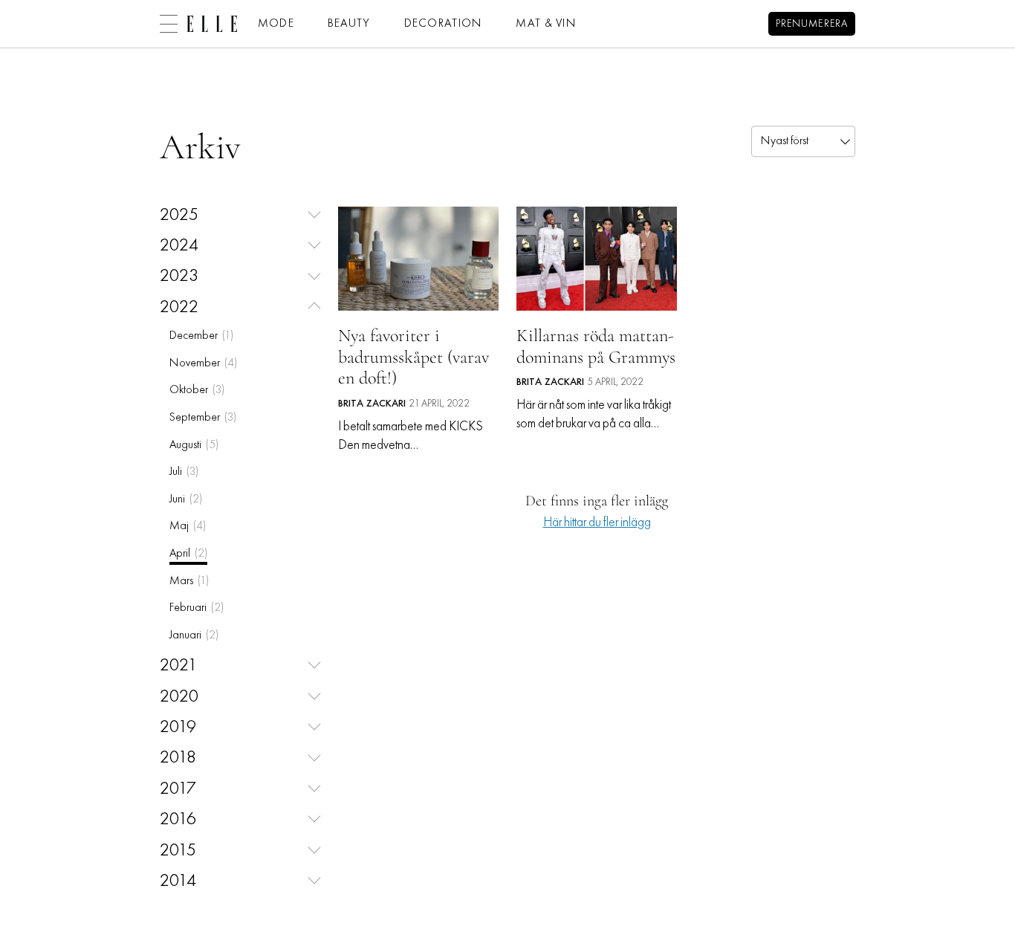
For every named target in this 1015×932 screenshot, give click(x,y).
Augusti (193, 445)
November (203, 363)
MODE (276, 24)
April (188, 554)
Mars (189, 581)
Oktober (196, 390)
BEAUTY (349, 24)
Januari (193, 635)
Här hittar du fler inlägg (597, 523)
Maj (187, 526)
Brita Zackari (372, 404)
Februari (196, 608)
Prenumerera (812, 24)
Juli (183, 472)
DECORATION (443, 24)
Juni (185, 499)
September (202, 418)
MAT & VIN (546, 24)
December (201, 336)
